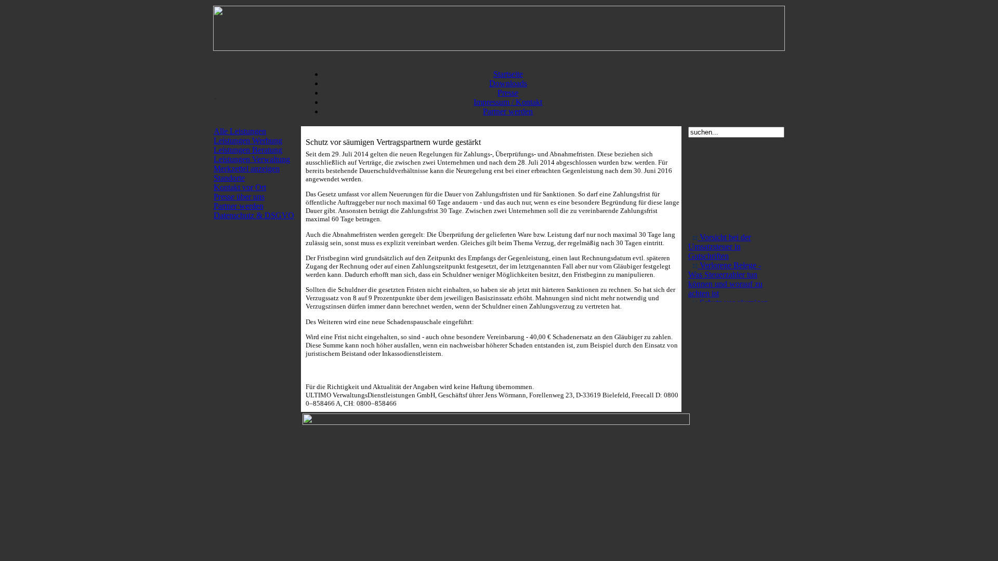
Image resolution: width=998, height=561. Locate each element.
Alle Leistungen (240, 131)
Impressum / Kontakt (508, 102)
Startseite (508, 74)
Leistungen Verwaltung (252, 159)
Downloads (508, 83)
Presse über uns (239, 196)
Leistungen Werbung (248, 140)
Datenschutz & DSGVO (254, 215)
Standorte (229, 177)
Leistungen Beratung (248, 149)
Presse (507, 92)
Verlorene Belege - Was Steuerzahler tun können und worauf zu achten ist (725, 276)
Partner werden (508, 111)
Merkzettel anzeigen (247, 168)
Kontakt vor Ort (240, 187)
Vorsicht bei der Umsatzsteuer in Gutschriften (719, 244)
